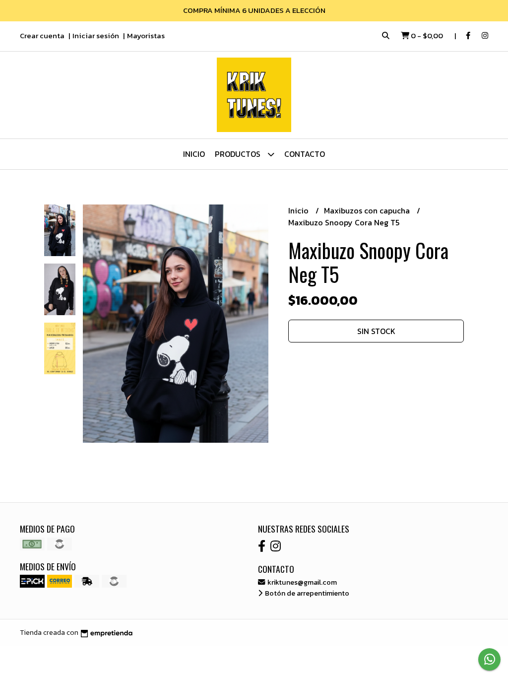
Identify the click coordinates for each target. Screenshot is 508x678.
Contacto (304, 154)
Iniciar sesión (95, 35)
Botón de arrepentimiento (306, 593)
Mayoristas (146, 35)
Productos (238, 154)
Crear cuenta (42, 35)
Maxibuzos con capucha (368, 210)
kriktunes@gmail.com (301, 582)
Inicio (194, 154)
